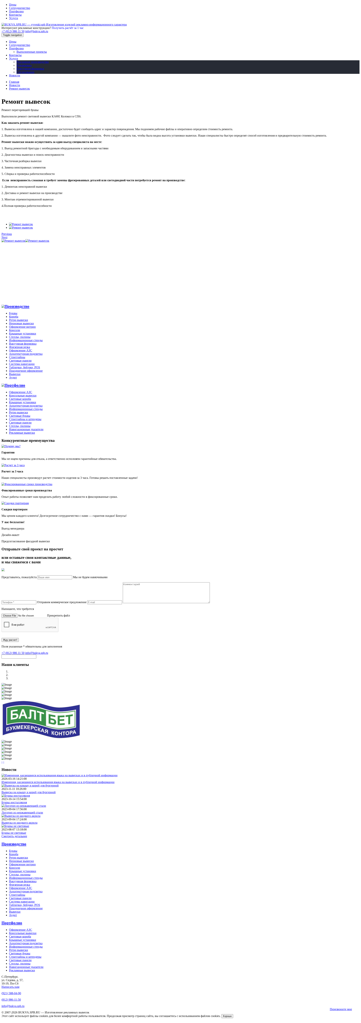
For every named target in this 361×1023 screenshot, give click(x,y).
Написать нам (10, 986)
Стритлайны (17, 357)
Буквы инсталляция (14, 802)
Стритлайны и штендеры (25, 419)
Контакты (15, 14)
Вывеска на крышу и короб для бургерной (29, 792)
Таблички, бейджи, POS (24, 367)
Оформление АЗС (20, 350)
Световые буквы (19, 415)
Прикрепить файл (58, 615)
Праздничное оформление (26, 370)
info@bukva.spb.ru (36, 31)
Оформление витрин (22, 326)
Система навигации (22, 364)
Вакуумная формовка (30, 68)
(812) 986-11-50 (11, 999)
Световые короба (20, 398)
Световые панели (20, 422)
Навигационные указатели (26, 429)
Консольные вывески (22, 395)
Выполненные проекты (32, 51)
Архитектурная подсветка (25, 353)
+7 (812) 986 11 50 (13, 31)
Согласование (25, 72)
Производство (17, 306)
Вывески (14, 374)
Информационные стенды (26, 340)
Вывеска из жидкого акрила (19, 822)
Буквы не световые (14, 832)
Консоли (14, 330)
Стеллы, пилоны (19, 336)
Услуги (13, 18)
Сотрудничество (19, 8)
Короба (13, 316)
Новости (14, 75)
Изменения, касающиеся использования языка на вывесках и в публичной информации (58, 782)
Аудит (13, 377)
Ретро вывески (18, 320)
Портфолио (16, 11)
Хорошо (227, 1016)
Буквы (13, 313)
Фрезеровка (24, 65)
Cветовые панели (20, 360)
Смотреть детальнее (14, 836)
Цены (12, 4)
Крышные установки (22, 333)
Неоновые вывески (21, 323)
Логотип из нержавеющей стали (22, 812)
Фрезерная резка (19, 347)
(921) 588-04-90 (11, 993)
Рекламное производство (33, 61)
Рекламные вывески (22, 432)
